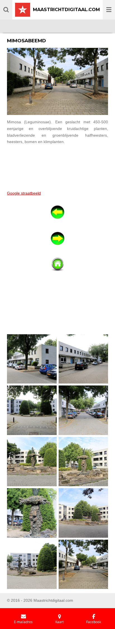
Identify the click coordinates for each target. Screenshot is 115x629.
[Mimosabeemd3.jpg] (32, 410)
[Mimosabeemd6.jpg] (83, 461)
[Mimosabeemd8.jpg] (83, 513)
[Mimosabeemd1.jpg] (32, 359)
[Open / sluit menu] (109, 9)
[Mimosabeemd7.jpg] (32, 513)
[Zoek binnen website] (6, 9)
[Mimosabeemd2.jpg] (83, 359)
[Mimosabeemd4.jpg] (83, 410)
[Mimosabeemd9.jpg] (32, 564)
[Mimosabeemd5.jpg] (32, 461)
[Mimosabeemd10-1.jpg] (83, 564)
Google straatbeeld (24, 193)
